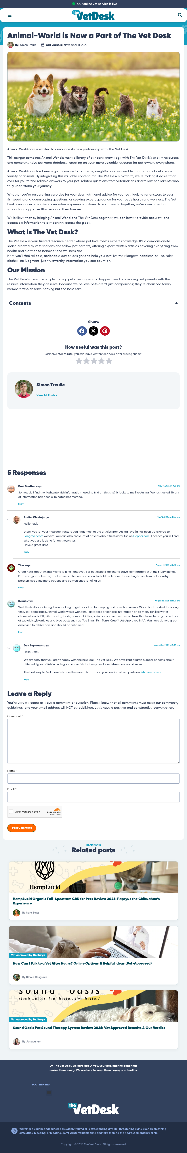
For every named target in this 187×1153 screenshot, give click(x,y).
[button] (82, 331)
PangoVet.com (33, 536)
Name (12, 771)
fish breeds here (150, 672)
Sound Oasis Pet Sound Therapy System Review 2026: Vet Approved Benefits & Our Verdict (89, 1028)
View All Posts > (47, 395)
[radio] (79, 361)
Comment (15, 716)
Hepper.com (141, 536)
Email (11, 789)
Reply (21, 504)
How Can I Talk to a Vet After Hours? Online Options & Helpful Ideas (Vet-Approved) (82, 963)
